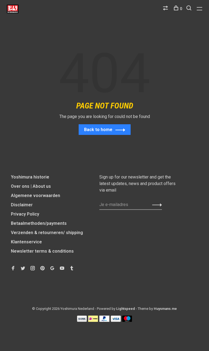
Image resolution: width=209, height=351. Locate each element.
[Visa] (116, 320)
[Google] (52, 268)
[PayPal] (104, 320)
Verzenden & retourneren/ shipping (47, 232)
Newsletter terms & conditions (42, 251)
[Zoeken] (189, 9)
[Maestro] (127, 320)
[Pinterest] (42, 268)
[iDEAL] (93, 320)
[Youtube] (62, 268)
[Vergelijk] (166, 9)
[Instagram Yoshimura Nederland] (32, 268)
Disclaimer (22, 204)
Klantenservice (26, 241)
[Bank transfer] (82, 320)
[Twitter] (23, 268)
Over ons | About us (31, 186)
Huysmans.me (165, 309)
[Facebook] (13, 268)
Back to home (98, 129)
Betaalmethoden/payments (39, 223)
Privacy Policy (25, 214)
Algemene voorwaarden (35, 195)
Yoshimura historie (30, 177)
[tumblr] (72, 268)
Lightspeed (125, 309)
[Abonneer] (155, 205)
